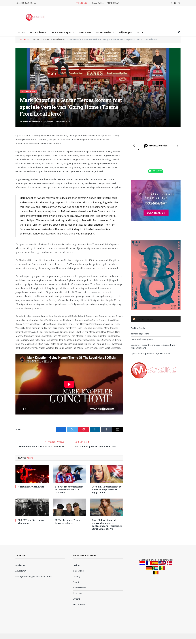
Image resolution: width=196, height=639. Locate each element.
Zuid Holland (79, 604)
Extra (140, 32)
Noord (76, 582)
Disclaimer (20, 565)
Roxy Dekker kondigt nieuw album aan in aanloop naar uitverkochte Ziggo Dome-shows (107, 524)
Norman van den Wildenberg (38, 121)
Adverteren (20, 570)
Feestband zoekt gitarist (142, 339)
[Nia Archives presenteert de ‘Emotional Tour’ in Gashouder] (69, 474)
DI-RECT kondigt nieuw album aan (31, 521)
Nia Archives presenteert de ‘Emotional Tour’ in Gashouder (69, 489)
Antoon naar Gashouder (31, 486)
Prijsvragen (125, 32)
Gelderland (78, 570)
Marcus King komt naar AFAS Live (95, 446)
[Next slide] (177, 145)
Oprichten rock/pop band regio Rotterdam (150, 353)
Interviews (85, 32)
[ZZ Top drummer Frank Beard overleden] (69, 507)
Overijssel (77, 593)
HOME (21, 32)
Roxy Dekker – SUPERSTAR (105, 3)
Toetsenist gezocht (140, 333)
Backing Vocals (138, 328)
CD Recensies (103, 32)
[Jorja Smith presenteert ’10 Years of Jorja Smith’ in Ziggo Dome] (106, 474)
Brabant (77, 565)
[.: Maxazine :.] (35, 17)
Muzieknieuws (38, 32)
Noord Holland (80, 587)
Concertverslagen (61, 32)
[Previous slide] (134, 145)
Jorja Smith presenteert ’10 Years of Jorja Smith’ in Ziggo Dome (106, 489)
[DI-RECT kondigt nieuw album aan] (32, 507)
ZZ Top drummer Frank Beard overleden (67, 521)
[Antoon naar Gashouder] (32, 474)
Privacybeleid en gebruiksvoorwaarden (33, 576)
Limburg (76, 576)
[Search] (179, 32)
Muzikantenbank (144, 319)
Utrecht (76, 598)
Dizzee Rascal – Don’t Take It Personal (41, 446)
